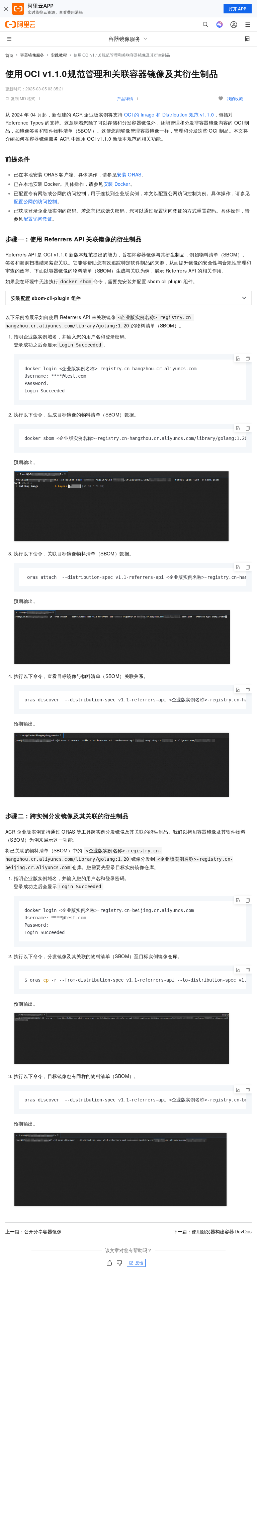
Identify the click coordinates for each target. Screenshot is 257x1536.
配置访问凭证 (37, 218)
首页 (9, 55)
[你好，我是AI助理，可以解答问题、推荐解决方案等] (219, 24)
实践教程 (59, 55)
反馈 (139, 1262)
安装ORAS (129, 174)
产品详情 (125, 98)
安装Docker (116, 183)
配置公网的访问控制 (35, 201)
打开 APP (237, 9)
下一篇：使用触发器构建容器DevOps (212, 1231)
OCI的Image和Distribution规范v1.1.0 (169, 114)
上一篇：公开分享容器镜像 (33, 1231)
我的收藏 (235, 98)
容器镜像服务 (32, 55)
